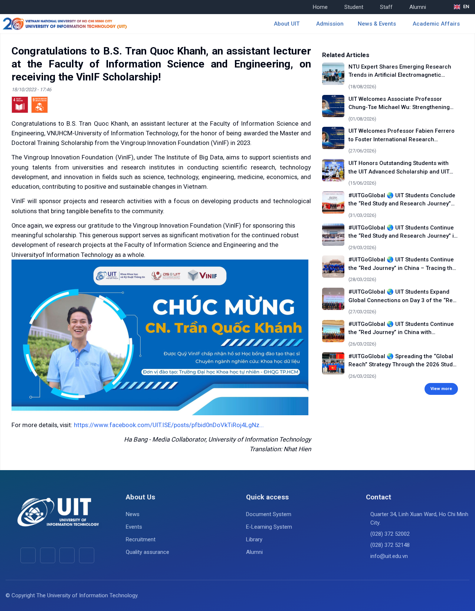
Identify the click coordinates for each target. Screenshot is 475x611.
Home (320, 7)
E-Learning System (269, 527)
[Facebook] (28, 555)
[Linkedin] (86, 555)
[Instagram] (67, 555)
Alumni (417, 7)
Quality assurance (147, 552)
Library (254, 539)
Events (134, 527)
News (133, 514)
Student (353, 7)
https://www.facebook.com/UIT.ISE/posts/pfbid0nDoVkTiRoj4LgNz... (169, 425)
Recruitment (140, 539)
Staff (386, 7)
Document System (268, 514)
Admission (330, 23)
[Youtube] (47, 555)
